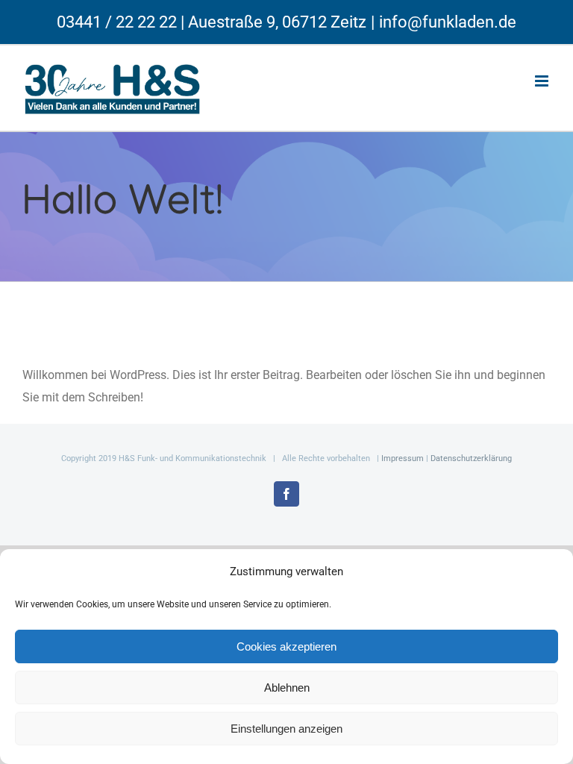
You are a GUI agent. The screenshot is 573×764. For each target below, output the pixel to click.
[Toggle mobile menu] (543, 81)
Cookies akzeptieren (286, 646)
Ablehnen (287, 687)
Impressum (402, 458)
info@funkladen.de (447, 22)
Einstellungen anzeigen (286, 728)
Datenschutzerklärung (471, 458)
